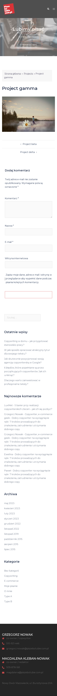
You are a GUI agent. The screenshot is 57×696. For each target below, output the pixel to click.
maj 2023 (9, 503)
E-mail (9, 242)
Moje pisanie (11, 586)
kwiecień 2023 (12, 508)
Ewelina (8, 454)
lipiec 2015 (9, 549)
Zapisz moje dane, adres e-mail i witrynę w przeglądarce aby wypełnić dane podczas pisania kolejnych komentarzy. (29, 278)
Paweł (7, 470)
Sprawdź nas (28, 47)
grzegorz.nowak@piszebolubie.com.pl (27, 648)
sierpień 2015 (11, 544)
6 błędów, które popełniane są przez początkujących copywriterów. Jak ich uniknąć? (25, 371)
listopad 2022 (11, 529)
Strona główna (13, 73)
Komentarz (12, 198)
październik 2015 (13, 539)
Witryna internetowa (16, 258)
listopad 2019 (11, 534)
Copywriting (11, 576)
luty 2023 (9, 513)
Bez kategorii (11, 570)
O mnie (8, 591)
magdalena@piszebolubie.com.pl (24, 672)
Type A (8, 596)
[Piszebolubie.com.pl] (9, 9)
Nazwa (9, 225)
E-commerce (11, 581)
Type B (8, 601)
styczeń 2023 (11, 518)
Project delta (27, 152)
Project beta (30, 144)
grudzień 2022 (12, 523)
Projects (28, 73)
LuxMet (8, 405)
